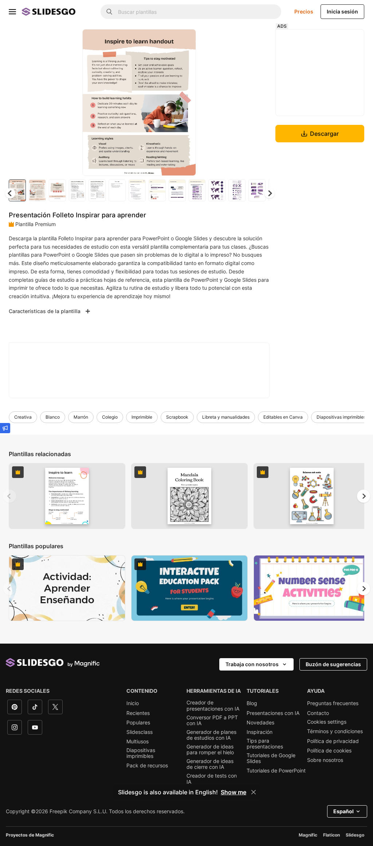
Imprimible (141, 417)
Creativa (23, 417)
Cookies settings (326, 722)
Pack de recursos (147, 765)
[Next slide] (185, 102)
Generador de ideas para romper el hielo (210, 749)
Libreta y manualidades (226, 417)
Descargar (324, 133)
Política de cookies (329, 751)
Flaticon (331, 835)
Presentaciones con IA (273, 713)
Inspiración (259, 732)
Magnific (308, 835)
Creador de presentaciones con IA (212, 705)
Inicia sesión (342, 11)
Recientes (138, 713)
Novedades (260, 723)
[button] (269, 193)
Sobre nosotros (325, 760)
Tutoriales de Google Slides (271, 758)
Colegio (110, 417)
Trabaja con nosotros (252, 664)
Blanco (53, 417)
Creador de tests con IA (211, 778)
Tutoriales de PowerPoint (276, 771)
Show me (233, 792)
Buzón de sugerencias (333, 664)
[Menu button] (12, 11)
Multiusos (137, 741)
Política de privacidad (333, 741)
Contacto (318, 713)
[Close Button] (253, 792)
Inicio (132, 703)
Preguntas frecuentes (332, 703)
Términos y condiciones (335, 731)
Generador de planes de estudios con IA (211, 735)
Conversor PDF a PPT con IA (212, 720)
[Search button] (109, 11)
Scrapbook (177, 417)
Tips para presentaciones (265, 744)
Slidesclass (139, 732)
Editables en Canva (283, 417)
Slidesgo (355, 835)
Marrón (81, 417)
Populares (138, 723)
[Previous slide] (9, 496)
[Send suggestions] (5, 428)
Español (343, 811)
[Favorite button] (164, 40)
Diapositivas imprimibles (341, 417)
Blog (252, 703)
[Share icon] (183, 40)
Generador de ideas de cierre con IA (209, 764)
